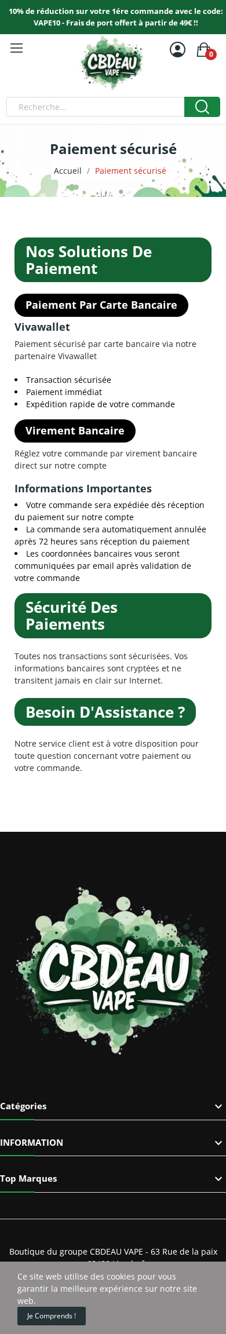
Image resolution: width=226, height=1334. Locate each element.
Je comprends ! (51, 1316)
